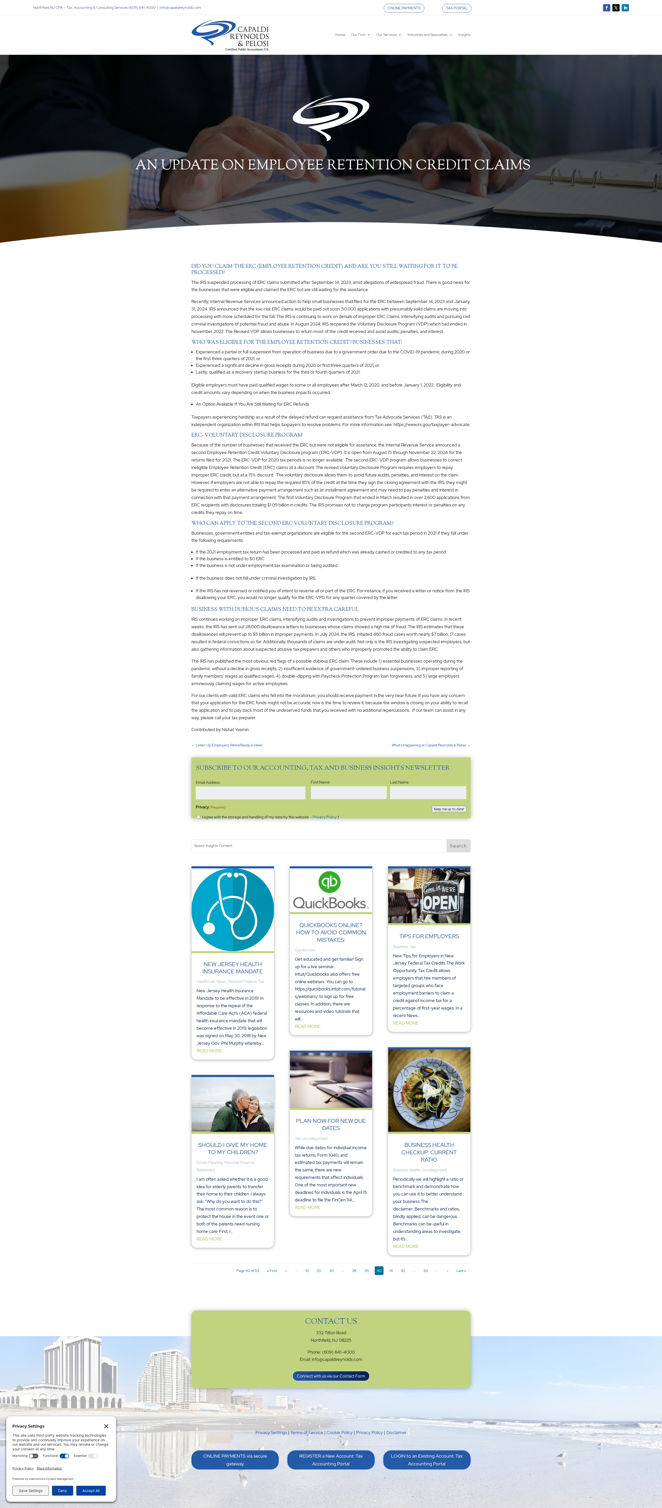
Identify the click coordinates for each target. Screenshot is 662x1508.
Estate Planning (210, 1162)
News (221, 981)
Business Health (406, 1170)
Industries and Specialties (428, 34)
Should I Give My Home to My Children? (232, 1148)
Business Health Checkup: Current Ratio (429, 1152)
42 (403, 1270)
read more (209, 1051)
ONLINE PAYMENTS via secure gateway (235, 1460)
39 (366, 1270)
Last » (461, 1270)
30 (331, 1270)
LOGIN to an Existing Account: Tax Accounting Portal (427, 1460)
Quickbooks (305, 950)
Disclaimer (396, 1432)
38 (354, 1270)
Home (340, 34)
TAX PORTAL (457, 8)
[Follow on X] (616, 7)
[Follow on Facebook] (606, 7)
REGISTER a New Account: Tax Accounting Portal (331, 1460)
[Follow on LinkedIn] (625, 7)
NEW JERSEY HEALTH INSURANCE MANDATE (232, 967)
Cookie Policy (340, 1432)
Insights (464, 34)
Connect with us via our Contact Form (331, 1376)
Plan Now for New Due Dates (331, 1124)
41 (391, 1270)
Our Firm (358, 34)
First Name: (320, 782)
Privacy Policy (325, 817)
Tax (261, 981)
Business (400, 946)
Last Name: (399, 782)
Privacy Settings (271, 1432)
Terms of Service (306, 1432)
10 (307, 1270)
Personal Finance (242, 981)
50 (426, 1270)
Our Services (386, 34)
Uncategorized (315, 1138)
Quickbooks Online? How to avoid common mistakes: (331, 932)
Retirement (206, 1170)
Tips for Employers (429, 936)
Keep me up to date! (449, 809)
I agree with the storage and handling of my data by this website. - (270, 817)
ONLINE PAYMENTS (404, 8)
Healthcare (206, 981)
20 (319, 1270)
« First (272, 1270)
